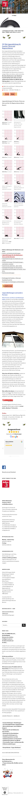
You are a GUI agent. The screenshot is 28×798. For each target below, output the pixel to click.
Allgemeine (5, 613)
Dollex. (6, 8)
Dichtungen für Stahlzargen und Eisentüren (13, 281)
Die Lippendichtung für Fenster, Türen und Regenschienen (11, 46)
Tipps (9, 393)
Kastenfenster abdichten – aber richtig (12, 265)
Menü (14, 15)
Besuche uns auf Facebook (9, 472)
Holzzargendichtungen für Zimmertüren (12, 267)
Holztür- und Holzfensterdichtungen (11, 253)
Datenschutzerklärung (7, 611)
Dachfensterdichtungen (8, 272)
